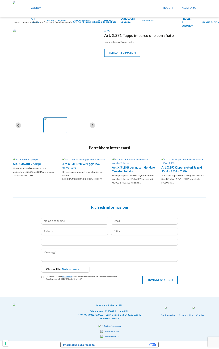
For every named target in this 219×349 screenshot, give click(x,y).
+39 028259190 (111, 331)
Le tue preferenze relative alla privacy (123, 344)
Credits (200, 315)
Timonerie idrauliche (31, 22)
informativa (67, 276)
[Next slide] (92, 125)
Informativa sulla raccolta (79, 344)
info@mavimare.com (111, 326)
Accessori (49, 22)
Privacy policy (185, 315)
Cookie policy (168, 315)
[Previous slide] (18, 125)
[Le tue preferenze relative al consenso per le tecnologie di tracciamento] (6, 343)
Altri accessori (63, 22)
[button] (55, 125)
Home (16, 22)
